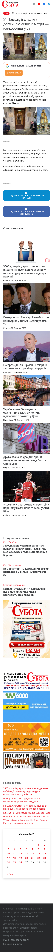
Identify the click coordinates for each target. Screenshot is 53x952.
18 (14, 857)
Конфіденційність (12, 943)
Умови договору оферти (16, 939)
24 (8, 862)
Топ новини (14, 565)
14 (32, 853)
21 (32, 857)
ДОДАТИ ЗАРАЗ (14, 73)
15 (38, 853)
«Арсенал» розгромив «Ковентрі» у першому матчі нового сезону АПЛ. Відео (26, 508)
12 (20, 853)
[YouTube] (39, 4)
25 (14, 862)
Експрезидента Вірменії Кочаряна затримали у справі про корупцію (25, 366)
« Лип (10, 874)
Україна (12, 542)
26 (20, 862)
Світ (5, 542)
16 (44, 853)
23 (44, 857)
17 (8, 857)
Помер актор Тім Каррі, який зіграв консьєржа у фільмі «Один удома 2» (26, 321)
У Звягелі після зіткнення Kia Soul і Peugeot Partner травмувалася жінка (25, 822)
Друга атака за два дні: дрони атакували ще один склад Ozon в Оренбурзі (24, 460)
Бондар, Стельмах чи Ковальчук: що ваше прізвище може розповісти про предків (24, 592)
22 (38, 857)
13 (26, 853)
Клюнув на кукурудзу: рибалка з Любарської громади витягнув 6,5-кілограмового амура (26, 814)
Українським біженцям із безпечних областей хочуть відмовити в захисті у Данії (21, 412)
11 (14, 853)
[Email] (34, 4)
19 (20, 857)
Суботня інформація (14, 584)
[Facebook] (44, 4)
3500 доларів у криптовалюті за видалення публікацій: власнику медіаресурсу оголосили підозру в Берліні (25, 271)
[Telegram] (48, 4)
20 (26, 857)
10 (8, 853)
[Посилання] (10, 4)
